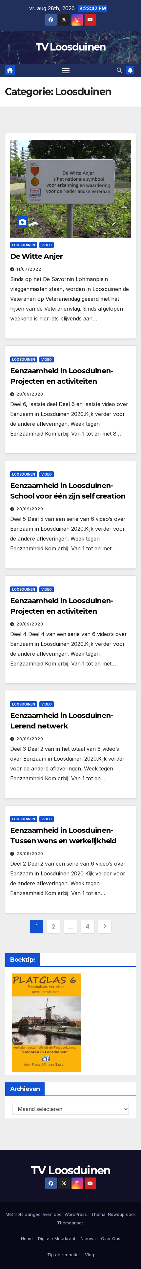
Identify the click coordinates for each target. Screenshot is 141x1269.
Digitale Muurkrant (56, 1238)
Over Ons (110, 1238)
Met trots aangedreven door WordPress (47, 1214)
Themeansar (70, 1222)
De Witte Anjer (36, 256)
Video (46, 245)
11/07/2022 (28, 269)
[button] (119, 70)
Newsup (116, 1214)
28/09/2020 (29, 394)
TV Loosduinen (70, 47)
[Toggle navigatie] (66, 70)
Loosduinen (23, 245)
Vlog (89, 1254)
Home (27, 1238)
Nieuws (88, 1238)
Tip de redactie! (63, 1254)
